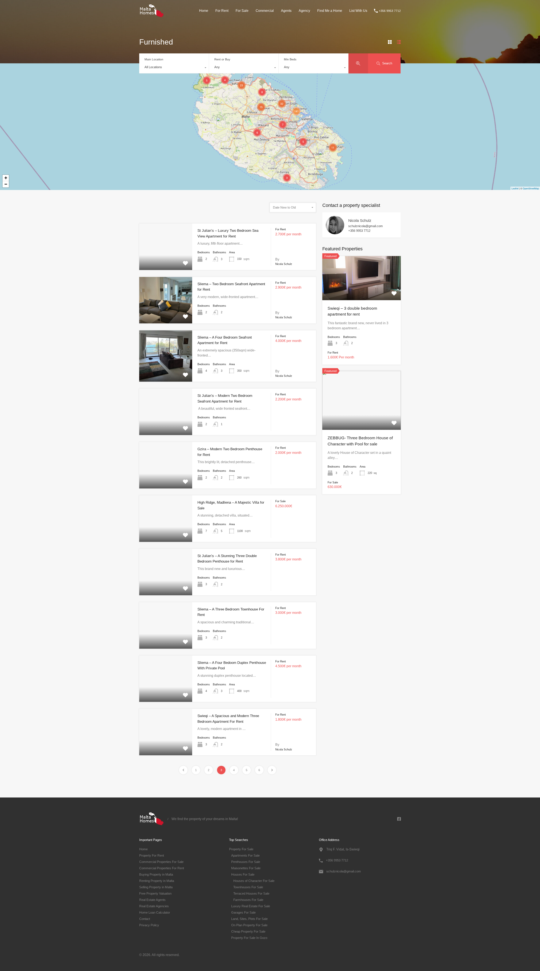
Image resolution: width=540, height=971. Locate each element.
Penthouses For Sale (245, 862)
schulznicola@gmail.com (365, 226)
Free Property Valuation (155, 893)
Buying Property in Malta (156, 874)
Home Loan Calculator (154, 912)
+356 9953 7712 (390, 10)
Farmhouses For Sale (248, 900)
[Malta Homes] (151, 15)
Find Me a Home (329, 10)
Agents (286, 10)
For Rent (221, 10)
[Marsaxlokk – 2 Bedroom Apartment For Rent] (323, 157)
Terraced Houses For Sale (251, 893)
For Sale (242, 10)
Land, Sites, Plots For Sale (249, 919)
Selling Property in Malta (156, 887)
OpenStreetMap (531, 188)
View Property (166, 260)
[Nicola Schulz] (335, 232)
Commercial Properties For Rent (161, 868)
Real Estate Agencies (154, 906)
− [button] (5, 184)
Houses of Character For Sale (253, 881)
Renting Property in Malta (156, 881)
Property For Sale (241, 849)
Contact (144, 919)
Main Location (153, 59)
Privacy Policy (149, 925)
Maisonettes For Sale (246, 868)
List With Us (358, 10)
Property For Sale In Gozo (249, 938)
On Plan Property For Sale (249, 925)
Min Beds (290, 59)
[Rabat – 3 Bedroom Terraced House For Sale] (220, 123)
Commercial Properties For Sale (161, 862)
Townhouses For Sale (248, 887)
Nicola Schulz (359, 220)
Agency (304, 10)
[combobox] (174, 68)
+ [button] (5, 177)
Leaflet (515, 188)
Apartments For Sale (245, 855)
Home (203, 10)
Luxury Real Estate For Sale (250, 906)
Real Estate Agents (152, 900)
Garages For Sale (243, 912)
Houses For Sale (242, 874)
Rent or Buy (222, 59)
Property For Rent (151, 855)
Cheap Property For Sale (248, 931)
